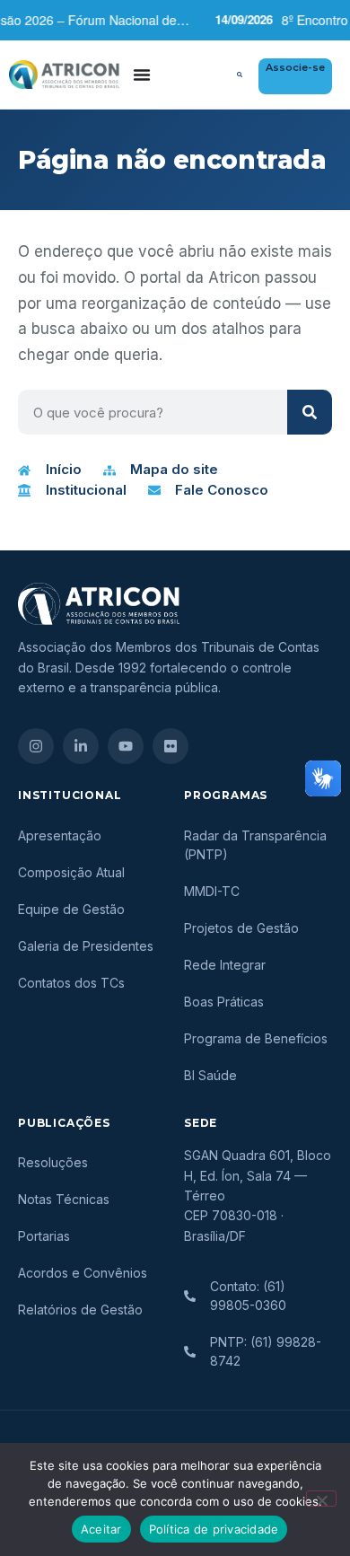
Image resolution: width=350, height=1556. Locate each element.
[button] (239, 74)
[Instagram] (36, 746)
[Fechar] (321, 1498)
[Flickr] (170, 746)
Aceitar (101, 1529)
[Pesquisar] (309, 412)
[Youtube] (126, 746)
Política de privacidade (214, 1529)
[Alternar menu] (142, 75)
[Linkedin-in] (81, 746)
